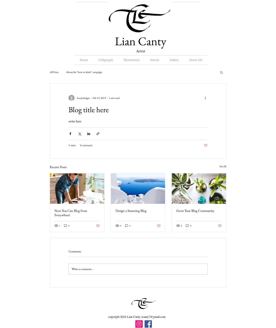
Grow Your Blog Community (195, 210)
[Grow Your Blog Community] (199, 188)
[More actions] (205, 98)
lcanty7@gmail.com (153, 317)
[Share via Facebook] (70, 133)
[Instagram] (139, 324)
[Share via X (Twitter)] (79, 133)
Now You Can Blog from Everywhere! (70, 212)
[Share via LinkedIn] (88, 133)
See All (222, 166)
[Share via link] (98, 133)
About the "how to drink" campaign (84, 72)
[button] (221, 72)
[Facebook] (148, 324)
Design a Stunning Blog (130, 210)
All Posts (54, 72)
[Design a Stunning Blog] (138, 188)
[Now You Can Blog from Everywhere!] (77, 188)
